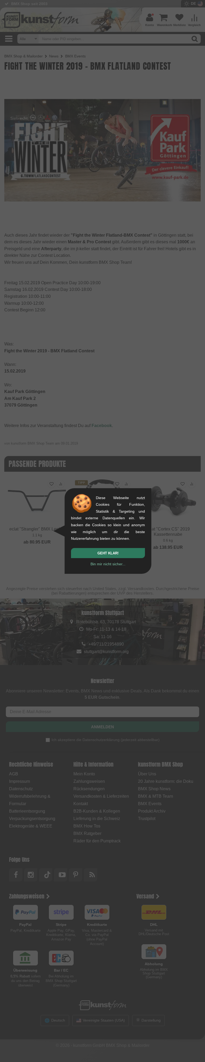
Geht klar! (108, 553)
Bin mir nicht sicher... (107, 564)
